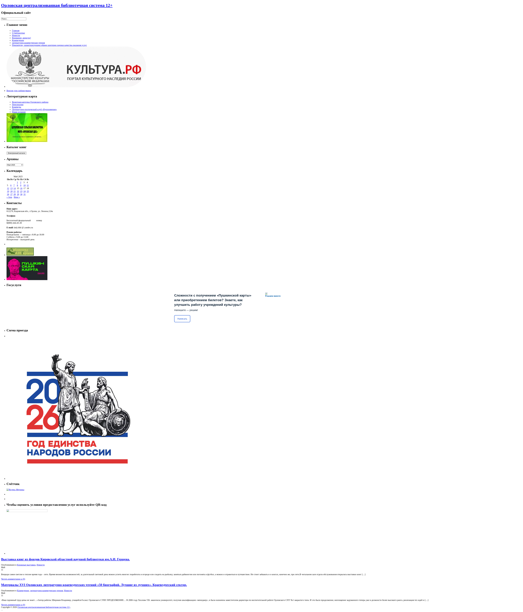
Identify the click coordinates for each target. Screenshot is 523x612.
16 (21, 188)
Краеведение (18, 40)
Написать (182, 319)
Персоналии (17, 104)
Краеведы (16, 107)
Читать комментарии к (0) (13, 579)
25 (28, 191)
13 (11, 188)
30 (21, 194)
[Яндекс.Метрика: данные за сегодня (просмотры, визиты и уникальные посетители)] (15, 489)
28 (14, 194)
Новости (16, 35)
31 (24, 194)
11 (28, 185)
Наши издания (18, 112)
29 (18, 194)
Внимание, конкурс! (21, 38)
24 (24, 191)
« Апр (9, 197)
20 (11, 191)
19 (8, 191)
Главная (15, 30)
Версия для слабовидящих (19, 91)
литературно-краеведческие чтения (28, 43)
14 (14, 188)
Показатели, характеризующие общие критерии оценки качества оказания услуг (49, 45)
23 (21, 191)
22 (18, 191)
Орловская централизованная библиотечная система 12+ (56, 5)
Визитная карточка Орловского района (30, 102)
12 (8, 188)
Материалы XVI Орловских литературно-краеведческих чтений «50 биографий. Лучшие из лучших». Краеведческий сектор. (94, 585)
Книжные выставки (26, 565)
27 (11, 194)
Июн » (17, 197)
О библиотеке (18, 33)
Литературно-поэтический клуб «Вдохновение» (34, 109)
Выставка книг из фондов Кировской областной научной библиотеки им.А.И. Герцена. (65, 559)
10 (24, 185)
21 (14, 191)
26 (8, 194)
